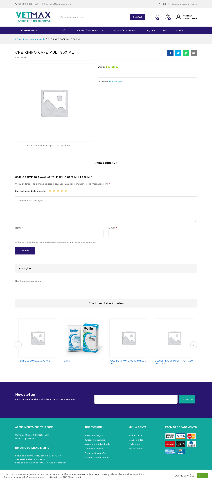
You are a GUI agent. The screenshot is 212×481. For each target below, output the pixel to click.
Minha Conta (135, 435)
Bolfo (67, 361)
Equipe (151, 30)
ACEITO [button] (202, 475)
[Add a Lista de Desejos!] (41, 355)
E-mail (112, 228)
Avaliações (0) (106, 162)
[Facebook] (159, 4)
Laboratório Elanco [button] (88, 30)
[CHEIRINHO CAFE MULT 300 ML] (170, 53)
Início (65, 30)
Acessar (187, 15)
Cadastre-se (190, 18)
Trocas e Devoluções (95, 453)
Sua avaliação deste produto (30, 191)
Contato (181, 30)
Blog (165, 30)
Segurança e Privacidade (97, 444)
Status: (101, 67)
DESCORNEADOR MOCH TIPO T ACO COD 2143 (174, 362)
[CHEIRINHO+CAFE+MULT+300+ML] (178, 53)
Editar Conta (135, 448)
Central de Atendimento (184, 4)
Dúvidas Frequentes (94, 440)
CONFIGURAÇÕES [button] (184, 475)
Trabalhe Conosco (94, 448)
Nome (19, 228)
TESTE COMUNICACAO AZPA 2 (34, 361)
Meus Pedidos (136, 440)
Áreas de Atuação (93, 435)
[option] (38, 341)
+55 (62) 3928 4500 (28, 4)
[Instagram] (164, 4)
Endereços (134, 444)
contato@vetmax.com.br (58, 4)
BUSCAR (137, 17)
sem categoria (116, 81)
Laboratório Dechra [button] (123, 30)
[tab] (106, 164)
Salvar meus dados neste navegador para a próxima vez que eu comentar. (57, 242)
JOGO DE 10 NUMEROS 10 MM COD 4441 (127, 362)
